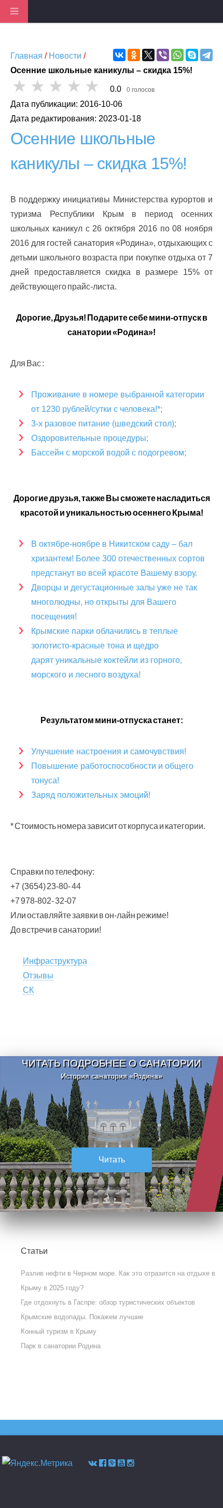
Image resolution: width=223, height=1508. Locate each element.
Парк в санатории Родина (61, 1346)
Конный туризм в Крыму (58, 1331)
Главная (26, 55)
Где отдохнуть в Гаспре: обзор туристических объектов (108, 1302)
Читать (112, 1159)
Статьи (34, 1251)
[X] (148, 55)
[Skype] (192, 55)
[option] (111, 1134)
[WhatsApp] (177, 55)
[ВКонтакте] (119, 55)
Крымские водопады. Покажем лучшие (82, 1317)
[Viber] (163, 55)
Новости (65, 55)
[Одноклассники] (134, 55)
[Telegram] (206, 55)
